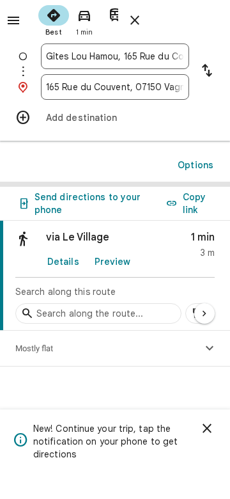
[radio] (53, 19)
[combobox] (115, 56)
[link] (115, 276)
